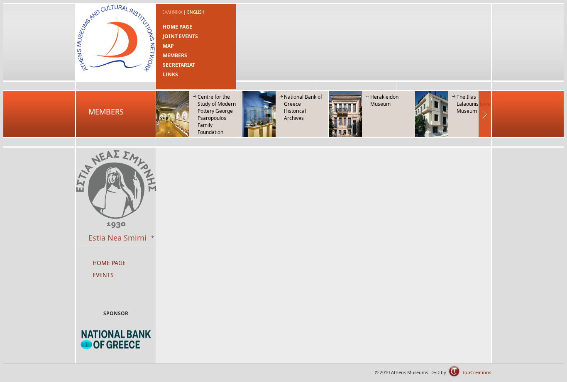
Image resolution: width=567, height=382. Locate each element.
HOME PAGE (177, 26)
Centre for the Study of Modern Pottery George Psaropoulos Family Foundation (217, 114)
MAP (168, 45)
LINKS (170, 74)
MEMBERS (175, 55)
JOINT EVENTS (180, 36)
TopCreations (476, 372)
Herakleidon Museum (384, 100)
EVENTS (103, 275)
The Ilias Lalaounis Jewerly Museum (476, 103)
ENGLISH (195, 12)
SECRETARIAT (179, 64)
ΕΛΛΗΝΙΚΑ (172, 12)
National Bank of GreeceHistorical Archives (303, 107)
